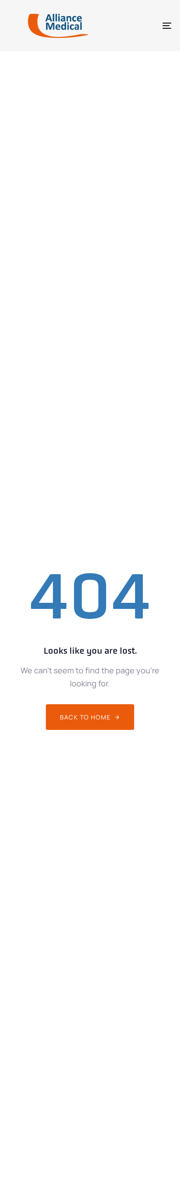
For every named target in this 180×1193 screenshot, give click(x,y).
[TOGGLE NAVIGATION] (144, 25)
